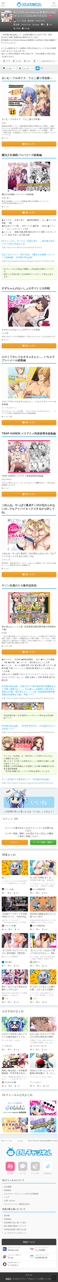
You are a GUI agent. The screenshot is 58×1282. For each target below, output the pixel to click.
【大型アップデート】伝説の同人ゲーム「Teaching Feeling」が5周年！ (14, 917)
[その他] (42, 68)
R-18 (8, 61)
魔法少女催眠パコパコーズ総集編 (17, 194)
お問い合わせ (9, 1200)
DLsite (18, 61)
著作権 (7, 1215)
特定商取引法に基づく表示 (15, 1222)
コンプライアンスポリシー (15, 1233)
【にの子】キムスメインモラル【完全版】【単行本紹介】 (14, 953)
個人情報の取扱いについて (15, 1226)
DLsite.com (14, 1249)
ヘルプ (7, 1197)
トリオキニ (14, 1264)
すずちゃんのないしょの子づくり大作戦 (21, 329)
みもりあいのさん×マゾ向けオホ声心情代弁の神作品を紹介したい (42, 1037)
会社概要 (7, 1187)
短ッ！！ (6, 877)
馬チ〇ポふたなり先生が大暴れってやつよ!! (14, 988)
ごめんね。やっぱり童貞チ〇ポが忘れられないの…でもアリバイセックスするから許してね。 (29, 555)
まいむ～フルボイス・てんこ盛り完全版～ (22, 119)
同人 (29, 61)
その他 (26, 28)
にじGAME (42, 1249)
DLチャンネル (29, 4)
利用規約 (7, 1190)
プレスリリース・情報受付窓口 (17, 1204)
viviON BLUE (42, 1256)
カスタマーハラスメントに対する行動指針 (21, 1194)
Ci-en (15, 1256)
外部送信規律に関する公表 (15, 1229)
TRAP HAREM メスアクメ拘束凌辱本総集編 (22, 476)
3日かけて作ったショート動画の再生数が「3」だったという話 (42, 1073)
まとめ (20, 1141)
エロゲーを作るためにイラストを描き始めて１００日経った (14, 1037)
